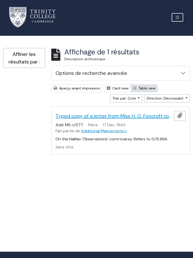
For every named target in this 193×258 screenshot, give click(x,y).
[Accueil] (35, 17)
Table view (146, 88)
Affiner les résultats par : (24, 58)
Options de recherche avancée (91, 73)
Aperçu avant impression (79, 88)
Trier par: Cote (124, 98)
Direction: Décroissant (165, 98)
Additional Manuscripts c (104, 131)
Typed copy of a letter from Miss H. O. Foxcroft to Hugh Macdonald (114, 116)
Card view (120, 88)
